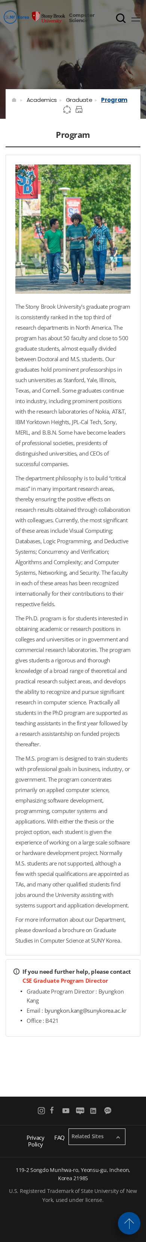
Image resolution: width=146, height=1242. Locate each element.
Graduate (79, 100)
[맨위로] (129, 1223)
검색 (121, 18)
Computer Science (82, 17)
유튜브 (66, 1110)
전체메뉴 (135, 17)
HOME (14, 100)
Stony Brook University (34, 17)
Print (80, 110)
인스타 (41, 1110)
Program (114, 100)
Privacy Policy (36, 1141)
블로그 (80, 1110)
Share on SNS (67, 110)
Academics (42, 100)
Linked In (94, 1110)
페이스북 (52, 1110)
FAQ (59, 1137)
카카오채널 (108, 1110)
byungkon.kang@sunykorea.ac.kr (86, 1010)
